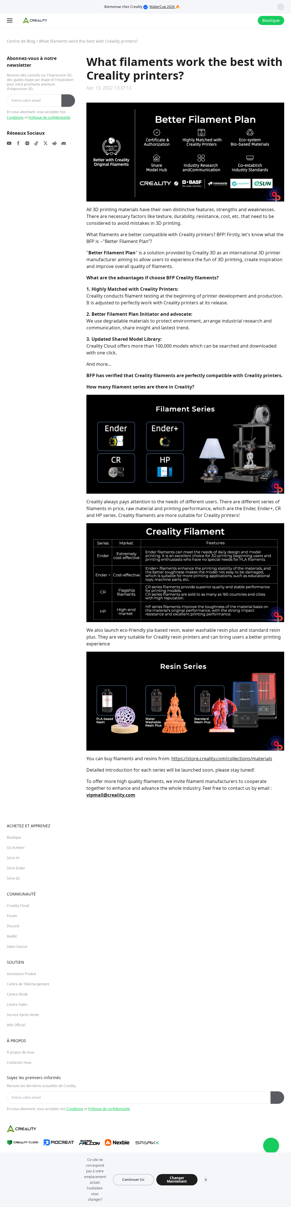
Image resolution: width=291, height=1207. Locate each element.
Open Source (17, 946)
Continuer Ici (133, 1179)
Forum (12, 915)
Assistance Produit (21, 973)
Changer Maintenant (177, 1179)
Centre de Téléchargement (28, 984)
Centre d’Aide (17, 994)
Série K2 (13, 878)
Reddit (12, 936)
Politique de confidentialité (49, 117)
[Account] (249, 20)
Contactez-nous (19, 1062)
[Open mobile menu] (10, 20)
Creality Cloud (18, 905)
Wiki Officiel (16, 1025)
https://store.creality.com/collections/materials (221, 758)
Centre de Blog (21, 41)
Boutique (14, 837)
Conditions (15, 117)
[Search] (238, 20)
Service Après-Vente (23, 1014)
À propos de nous (20, 1052)
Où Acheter (16, 847)
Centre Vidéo (17, 1004)
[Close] (205, 1179)
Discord (13, 926)
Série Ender (16, 868)
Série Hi (13, 857)
